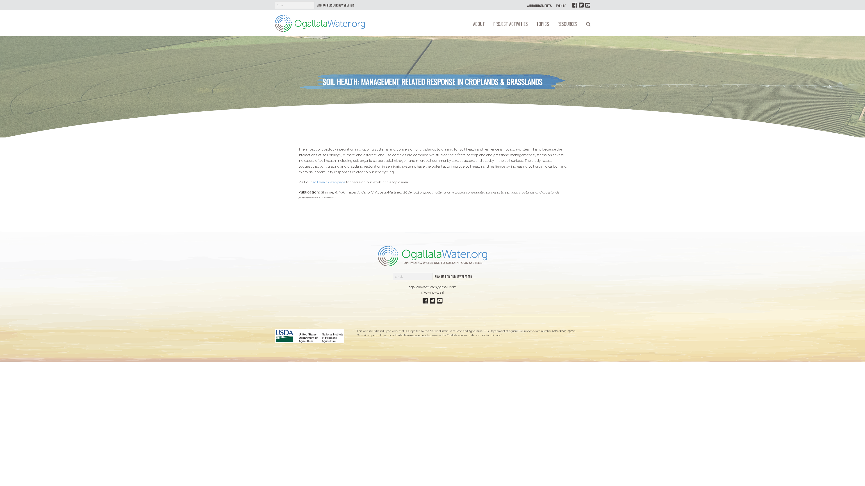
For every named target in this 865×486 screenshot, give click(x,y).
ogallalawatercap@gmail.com (432, 287)
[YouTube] (587, 5)
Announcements (539, 5)
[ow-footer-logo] (432, 256)
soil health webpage (328, 182)
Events (561, 5)
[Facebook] (574, 5)
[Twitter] (581, 5)
